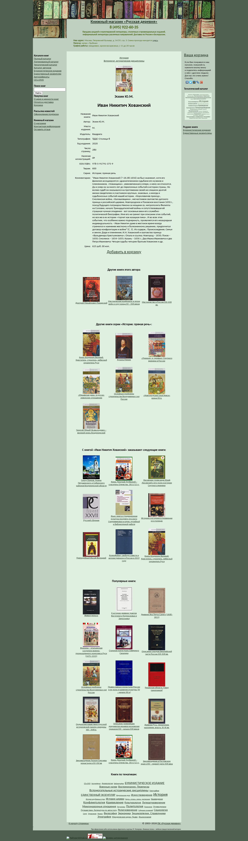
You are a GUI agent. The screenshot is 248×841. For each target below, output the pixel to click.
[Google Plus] (201, 82)
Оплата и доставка (43, 102)
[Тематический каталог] (198, 119)
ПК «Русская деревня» (169, 823)
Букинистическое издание (47, 71)
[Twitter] (190, 82)
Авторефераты (41, 77)
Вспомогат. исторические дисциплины (124, 61)
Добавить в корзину (124, 252)
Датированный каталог (46, 62)
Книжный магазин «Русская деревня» (124, 22)
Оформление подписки (46, 114)
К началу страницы (79, 823)
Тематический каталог (45, 65)
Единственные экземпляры (197, 133)
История (124, 58)
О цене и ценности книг (46, 99)
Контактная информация (47, 126)
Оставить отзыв (42, 129)
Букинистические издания (197, 130)
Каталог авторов (42, 68)
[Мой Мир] (194, 82)
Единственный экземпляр (47, 74)
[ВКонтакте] (187, 82)
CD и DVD (39, 80)
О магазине (40, 123)
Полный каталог (42, 59)
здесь (155, 40)
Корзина (38, 105)
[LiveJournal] (198, 82)
